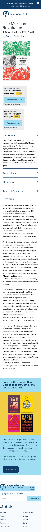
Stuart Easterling (15, 36)
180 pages (16, 88)
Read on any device (10, 127)
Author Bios (9, 173)
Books (3, 512)
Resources (5, 519)
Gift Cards (28, 512)
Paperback (8, 88)
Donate (26, 516)
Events (3, 516)
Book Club (4, 526)
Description (9, 135)
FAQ (25, 523)
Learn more (10, 469)
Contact (26, 526)
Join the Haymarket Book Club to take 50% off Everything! (20, 4)
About (26, 519)
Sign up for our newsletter (11, 494)
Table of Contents (13, 191)
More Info (8, 182)
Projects (4, 523)
